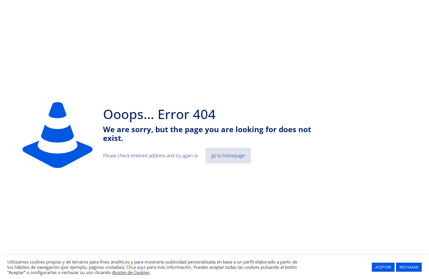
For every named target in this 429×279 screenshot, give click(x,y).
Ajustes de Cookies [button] (130, 272)
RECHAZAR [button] (409, 267)
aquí (141, 267)
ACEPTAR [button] (383, 267)
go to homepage (228, 155)
